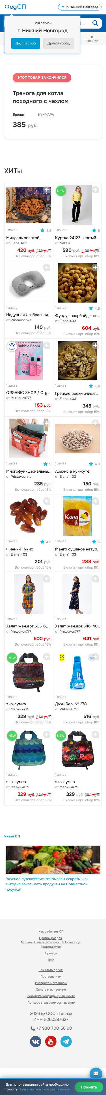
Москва (27, 942)
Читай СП (12, 836)
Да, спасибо (26, 43)
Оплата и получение (51, 989)
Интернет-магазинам (51, 983)
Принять (89, 1087)
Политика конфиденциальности (51, 996)
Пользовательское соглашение (51, 1002)
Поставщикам (50, 976)
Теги (51, 960)
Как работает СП (51, 931)
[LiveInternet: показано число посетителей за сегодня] (25, 1056)
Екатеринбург (50, 947)
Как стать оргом (51, 970)
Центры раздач (50, 938)
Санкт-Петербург (47, 942)
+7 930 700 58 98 (53, 1028)
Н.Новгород (71, 942)
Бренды (51, 953)
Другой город (58, 43)
